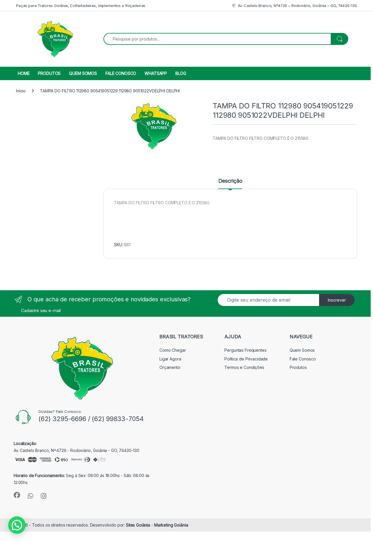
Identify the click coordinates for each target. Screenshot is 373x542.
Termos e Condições (244, 367)
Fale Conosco (303, 358)
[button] (17, 525)
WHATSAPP (156, 73)
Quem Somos (302, 350)
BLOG (180, 73)
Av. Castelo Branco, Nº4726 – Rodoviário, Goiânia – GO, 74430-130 (297, 5)
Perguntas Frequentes (245, 350)
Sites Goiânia (138, 524)
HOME (23, 73)
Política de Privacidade (246, 358)
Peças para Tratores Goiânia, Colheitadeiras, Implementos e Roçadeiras (80, 5)
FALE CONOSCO (120, 73)
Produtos (298, 367)
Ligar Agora (170, 358)
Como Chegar (172, 350)
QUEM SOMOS (83, 73)
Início (21, 90)
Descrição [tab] (230, 181)
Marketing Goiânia (171, 524)
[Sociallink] (17, 495)
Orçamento (169, 367)
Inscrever (337, 300)
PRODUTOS (49, 73)
